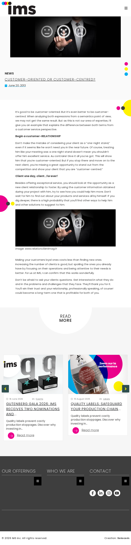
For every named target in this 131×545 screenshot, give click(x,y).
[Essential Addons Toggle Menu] (37, 481)
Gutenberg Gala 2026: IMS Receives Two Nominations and (33, 408)
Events (39, 398)
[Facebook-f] (93, 493)
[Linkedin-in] (101, 493)
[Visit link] (55, 8)
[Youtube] (117, 493)
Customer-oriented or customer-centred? (50, 79)
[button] (125, 388)
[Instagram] (109, 493)
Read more (25, 435)
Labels (106, 398)
